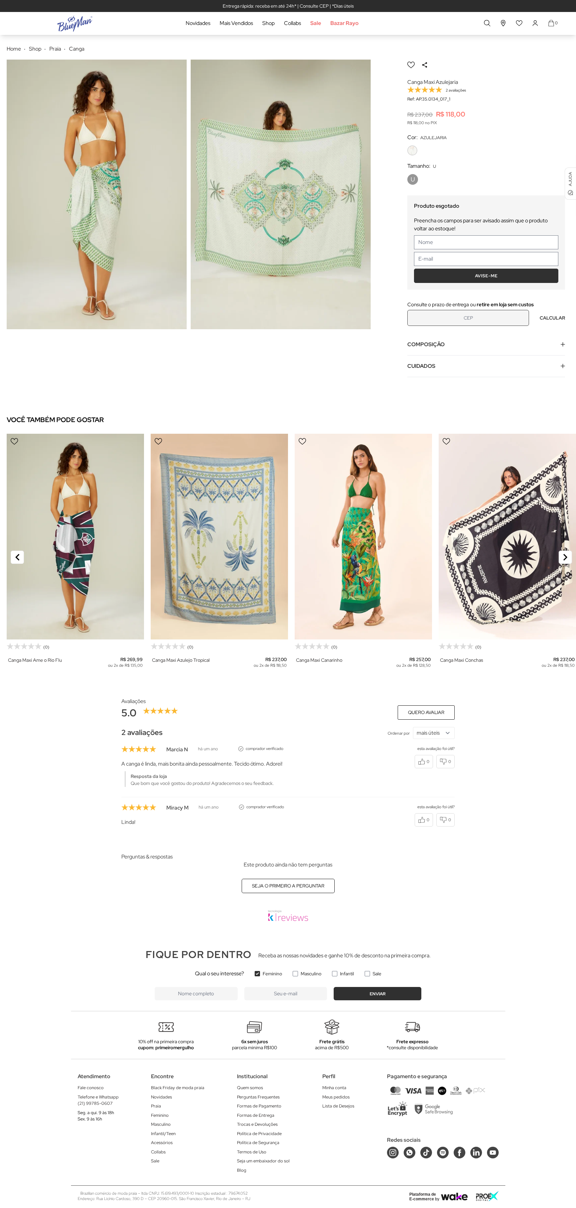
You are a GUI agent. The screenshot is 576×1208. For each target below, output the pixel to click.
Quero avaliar (426, 712)
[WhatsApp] (409, 1152)
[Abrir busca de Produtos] (487, 23)
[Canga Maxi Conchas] (507, 536)
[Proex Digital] (487, 1196)
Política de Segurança (258, 1142)
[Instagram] (393, 1152)
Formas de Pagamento (259, 1106)
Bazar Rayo (344, 23)
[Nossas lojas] (503, 23)
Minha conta (334, 1087)
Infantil (347, 974)
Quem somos (250, 1087)
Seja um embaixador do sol (263, 1161)
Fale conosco (91, 1087)
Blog (241, 1170)
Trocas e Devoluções (257, 1124)
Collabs (292, 23)
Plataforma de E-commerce (422, 1196)
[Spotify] (443, 1152)
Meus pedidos (336, 1097)
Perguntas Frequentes (258, 1097)
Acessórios (162, 1142)
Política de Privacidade (259, 1133)
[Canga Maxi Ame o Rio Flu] (75, 536)
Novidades (198, 23)
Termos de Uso (251, 1152)
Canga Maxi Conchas (461, 660)
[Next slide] (565, 557)
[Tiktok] (426, 1152)
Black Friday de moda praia (177, 1087)
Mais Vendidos (236, 23)
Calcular (552, 318)
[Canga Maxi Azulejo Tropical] (219, 536)
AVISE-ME (486, 276)
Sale (315, 23)
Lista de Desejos (338, 1106)
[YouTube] (493, 1152)
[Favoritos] (519, 23)
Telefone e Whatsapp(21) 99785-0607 (98, 1100)
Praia (156, 1106)
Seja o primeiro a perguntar (288, 886)
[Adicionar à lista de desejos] (411, 65)
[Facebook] (459, 1152)
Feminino (272, 974)
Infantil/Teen (163, 1133)
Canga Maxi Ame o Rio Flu (35, 660)
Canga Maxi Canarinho (319, 660)
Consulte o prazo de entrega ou (470, 304)
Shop (268, 23)
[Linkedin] (476, 1152)
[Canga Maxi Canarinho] (363, 536)
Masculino (311, 974)
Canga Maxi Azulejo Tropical (181, 660)
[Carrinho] (551, 23)
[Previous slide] (17, 557)
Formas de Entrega (255, 1115)
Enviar (378, 994)
